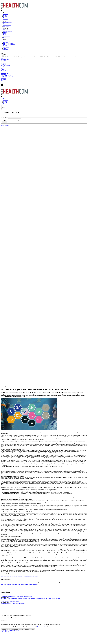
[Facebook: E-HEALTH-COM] (2, 86)
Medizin (5, 16)
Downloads (5, 42)
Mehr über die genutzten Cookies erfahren (10, 630)
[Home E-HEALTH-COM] (14, 7)
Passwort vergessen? (5, 125)
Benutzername (5, 119)
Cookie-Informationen (42, 626)
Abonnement (6, 47)
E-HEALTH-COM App (8, 43)
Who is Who (6, 29)
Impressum (12, 606)
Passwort (4, 120)
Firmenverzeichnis (7, 25)
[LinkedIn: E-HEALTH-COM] (7, 86)
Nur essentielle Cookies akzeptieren (16, 629)
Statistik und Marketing (7, 622)
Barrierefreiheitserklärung (34, 606)
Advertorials (6, 26)
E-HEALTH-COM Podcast (9, 44)
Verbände (5, 34)
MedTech (5, 17)
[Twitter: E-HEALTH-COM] (4, 86)
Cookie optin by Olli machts (7, 631)
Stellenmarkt (6, 23)
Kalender (5, 32)
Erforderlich (4, 620)
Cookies (27, 606)
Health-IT (5, 15)
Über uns (3, 52)
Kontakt (7, 606)
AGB (17, 606)
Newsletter (5, 49)
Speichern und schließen (29, 629)
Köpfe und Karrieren (7, 31)
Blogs (4, 33)
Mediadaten (5, 45)
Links (4, 37)
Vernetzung (5, 14)
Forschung (5, 19)
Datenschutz (21, 606)
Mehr (2, 58)
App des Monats (6, 36)
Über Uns (3, 606)
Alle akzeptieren (4, 629)
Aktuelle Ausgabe (7, 40)
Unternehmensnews (7, 22)
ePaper (4, 48)
